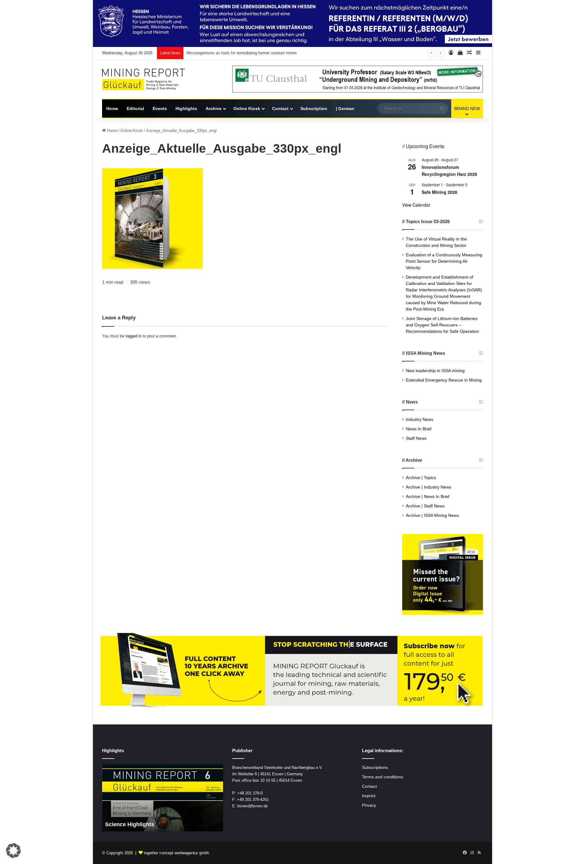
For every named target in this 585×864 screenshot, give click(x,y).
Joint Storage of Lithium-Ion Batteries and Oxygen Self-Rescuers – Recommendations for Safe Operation (442, 325)
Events (160, 108)
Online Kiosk (246, 108)
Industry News (419, 419)
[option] (162, 797)
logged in (133, 336)
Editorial (135, 108)
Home (112, 108)
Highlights (186, 108)
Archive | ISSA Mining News (432, 515)
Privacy (369, 805)
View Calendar (416, 205)
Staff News (416, 438)
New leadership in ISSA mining (435, 370)
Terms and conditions (382, 777)
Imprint (368, 796)
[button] (13, 850)
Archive (214, 108)
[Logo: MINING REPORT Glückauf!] (147, 79)
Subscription (313, 108)
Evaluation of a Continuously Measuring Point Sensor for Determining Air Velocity (444, 261)
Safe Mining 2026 (439, 192)
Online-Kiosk (131, 130)
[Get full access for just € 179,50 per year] (293, 671)
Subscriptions (375, 767)
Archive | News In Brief (427, 496)
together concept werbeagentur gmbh (176, 853)
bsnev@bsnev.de (252, 806)
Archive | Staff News (425, 506)
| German (345, 108)
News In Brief (418, 429)
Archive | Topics (421, 477)
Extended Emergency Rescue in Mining (444, 380)
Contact (280, 108)
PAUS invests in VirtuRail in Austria (217, 53)
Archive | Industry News (428, 487)
